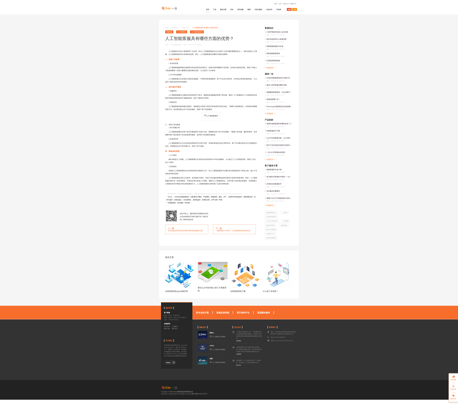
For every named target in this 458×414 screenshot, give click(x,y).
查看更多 (168, 362)
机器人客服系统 (271, 229)
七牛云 (212, 346)
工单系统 (286, 221)
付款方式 (286, 4)
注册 (289, 9)
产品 (214, 9)
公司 (280, 4)
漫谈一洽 (185, 27)
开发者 (278, 9)
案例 (249, 9)
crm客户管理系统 (271, 221)
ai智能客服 (283, 225)
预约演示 (175, 329)
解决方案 (223, 9)
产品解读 (175, 326)
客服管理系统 (270, 225)
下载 (294, 9)
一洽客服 (284, 213)
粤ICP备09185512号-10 (199, 394)
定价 (231, 9)
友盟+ (211, 358)
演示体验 (240, 9)
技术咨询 (167, 326)
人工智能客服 (181, 32)
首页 (207, 9)
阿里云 (212, 333)
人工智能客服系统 (197, 32)
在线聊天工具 (270, 234)
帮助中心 (293, 4)
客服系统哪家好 (271, 238)
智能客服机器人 (271, 213)
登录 (275, 4)
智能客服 (169, 32)
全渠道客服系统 (271, 217)
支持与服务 (258, 9)
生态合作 (269, 9)
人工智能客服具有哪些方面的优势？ (205, 27)
